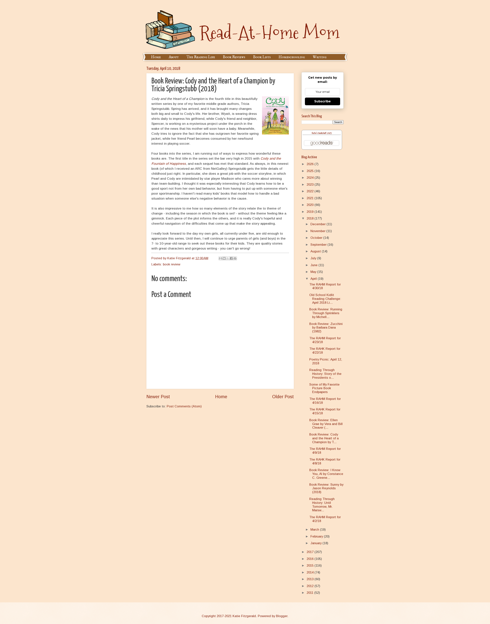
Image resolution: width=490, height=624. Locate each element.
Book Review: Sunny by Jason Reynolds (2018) (326, 488)
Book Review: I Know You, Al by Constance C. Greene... (326, 474)
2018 (310, 218)
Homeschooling (291, 57)
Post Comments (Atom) (184, 406)
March (315, 529)
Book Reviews (234, 57)
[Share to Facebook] (231, 258)
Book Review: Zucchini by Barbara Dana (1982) (326, 327)
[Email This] (220, 258)
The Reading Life (201, 57)
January (316, 543)
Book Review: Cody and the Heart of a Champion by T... (324, 438)
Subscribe (322, 101)
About (174, 57)
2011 (310, 593)
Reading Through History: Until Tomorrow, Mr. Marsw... (322, 504)
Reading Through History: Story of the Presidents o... (325, 373)
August (316, 251)
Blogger (281, 616)
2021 (310, 198)
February (317, 536)
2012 (310, 586)
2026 (310, 164)
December (318, 224)
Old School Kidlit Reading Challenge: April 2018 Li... (325, 298)
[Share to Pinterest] (235, 258)
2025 (310, 171)
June (314, 265)
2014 (310, 572)
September (318, 244)
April (314, 279)
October (316, 238)
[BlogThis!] (224, 258)
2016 (310, 559)
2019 (310, 212)
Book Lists (262, 57)
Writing (320, 57)
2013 (310, 579)
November (318, 231)
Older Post (283, 396)
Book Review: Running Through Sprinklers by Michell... (325, 313)
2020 (310, 205)
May (313, 272)
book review (171, 264)
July (313, 258)
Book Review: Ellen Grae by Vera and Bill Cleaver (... (326, 424)
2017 (310, 552)
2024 (310, 177)
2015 (310, 565)
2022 (310, 191)
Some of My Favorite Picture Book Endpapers (324, 388)
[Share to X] (228, 258)
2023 (310, 184)
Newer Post (158, 396)
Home (156, 57)
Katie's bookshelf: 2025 (322, 133)
